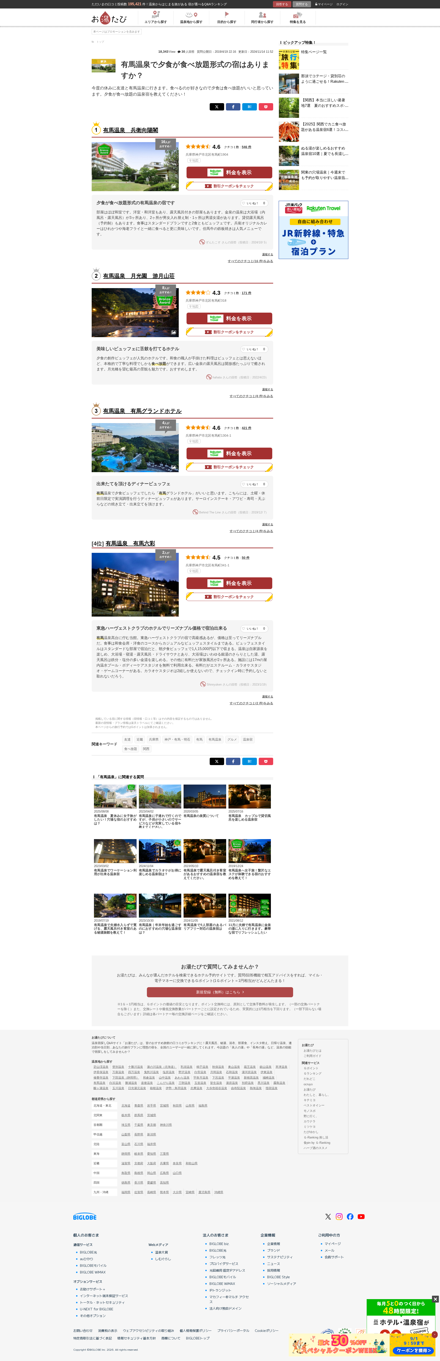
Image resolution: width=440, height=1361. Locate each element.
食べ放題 (130, 749)
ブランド (273, 1250)
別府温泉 (248, 1083)
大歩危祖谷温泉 (216, 1088)
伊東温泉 (266, 1072)
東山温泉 (234, 1067)
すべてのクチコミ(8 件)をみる (251, 396)
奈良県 (177, 1163)
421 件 (246, 428)
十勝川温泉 (135, 1067)
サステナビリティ (280, 1257)
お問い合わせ (83, 1330)
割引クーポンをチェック (234, 186)
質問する (302, 4)
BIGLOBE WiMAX (93, 1272)
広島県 (164, 1173)
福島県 (202, 1105)
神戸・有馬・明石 (177, 739)
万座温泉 (118, 1072)
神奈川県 (166, 1125)
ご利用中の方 (329, 1235)
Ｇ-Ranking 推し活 (316, 1137)
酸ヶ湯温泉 (101, 1088)
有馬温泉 (215, 739)
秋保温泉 (218, 1067)
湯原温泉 (232, 1083)
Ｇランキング (313, 1073)
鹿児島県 (204, 1192)
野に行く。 (311, 1116)
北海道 (125, 1105)
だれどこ (310, 1078)
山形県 (190, 1105)
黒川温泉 (264, 1083)
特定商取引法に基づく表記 (92, 1338)
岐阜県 (138, 1153)
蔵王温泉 (250, 1067)
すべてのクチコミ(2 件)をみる (251, 703)
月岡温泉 (216, 1072)
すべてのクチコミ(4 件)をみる (251, 531)
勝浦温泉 (131, 1083)
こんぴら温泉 (166, 1083)
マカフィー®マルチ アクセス (229, 1299)
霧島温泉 (279, 1083)
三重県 (164, 1153)
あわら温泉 (182, 1077)
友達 (127, 739)
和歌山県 (192, 1163)
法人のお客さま (215, 1235)
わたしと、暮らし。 (317, 1095)
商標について (171, 1338)
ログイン (342, 4)
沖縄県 (218, 1192)
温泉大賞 (161, 1252)
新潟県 (151, 1134)
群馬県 (138, 1115)
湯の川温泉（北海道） (162, 1067)
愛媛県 (151, 1182)
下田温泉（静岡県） (125, 1077)
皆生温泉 (216, 1083)
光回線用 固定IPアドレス (227, 1270)
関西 (146, 749)
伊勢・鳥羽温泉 (176, 1088)
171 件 (246, 293)
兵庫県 (154, 739)
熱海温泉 (256, 1088)
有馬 (199, 739)
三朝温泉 (184, 1083)
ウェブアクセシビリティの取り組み (148, 1330)
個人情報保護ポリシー (196, 1330)
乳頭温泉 (186, 1067)
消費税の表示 (107, 1330)
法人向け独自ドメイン (225, 1308)
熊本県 (164, 1192)
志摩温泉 (196, 1088)
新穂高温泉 (251, 1077)
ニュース (273, 1263)
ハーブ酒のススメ (315, 1148)
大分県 (177, 1192)
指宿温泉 (272, 1088)
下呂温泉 (218, 1077)
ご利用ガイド (313, 1056)
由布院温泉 (238, 1088)
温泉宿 (248, 739)
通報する (267, 254)
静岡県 (125, 1153)
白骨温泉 (200, 1072)
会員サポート (334, 1257)
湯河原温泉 (249, 1072)
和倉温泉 (149, 1077)
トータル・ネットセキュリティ (102, 1302)
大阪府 (151, 1163)
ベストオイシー (314, 1105)
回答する (282, 4)
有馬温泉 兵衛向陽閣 (130, 130)
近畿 (140, 739)
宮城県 (164, 1105)
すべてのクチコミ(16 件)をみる (250, 261)
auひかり (86, 1258)
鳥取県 (125, 1173)
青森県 (138, 1105)
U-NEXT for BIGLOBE (96, 1309)
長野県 (138, 1134)
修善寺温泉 (101, 1077)
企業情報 (268, 1235)
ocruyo (308, 1084)
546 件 (246, 147)
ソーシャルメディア (281, 1283)
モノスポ (310, 1111)
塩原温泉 (169, 1072)
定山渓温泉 (101, 1067)
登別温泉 (118, 1067)
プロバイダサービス (223, 1263)
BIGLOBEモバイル (93, 1265)
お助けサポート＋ (93, 1289)
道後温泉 (147, 1083)
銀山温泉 (266, 1067)
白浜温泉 (115, 1083)
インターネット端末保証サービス (104, 1295)
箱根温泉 (156, 1088)
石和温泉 (232, 1072)
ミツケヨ (310, 1126)
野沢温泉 (184, 1072)
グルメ (232, 739)
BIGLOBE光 (88, 1252)
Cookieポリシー (267, 1330)
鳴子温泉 (202, 1067)
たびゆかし (311, 1132)
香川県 (138, 1182)
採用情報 (273, 1270)
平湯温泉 (234, 1077)
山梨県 (125, 1134)
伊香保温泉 (101, 1072)
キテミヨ (310, 1100)
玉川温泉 (118, 1088)
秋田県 (177, 1105)
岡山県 (151, 1173)
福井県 (151, 1144)
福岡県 (125, 1192)
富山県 (125, 1144)
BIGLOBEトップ (197, 1338)
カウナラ (310, 1121)
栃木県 (125, 1115)
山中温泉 (165, 1077)
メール (329, 1250)
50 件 (246, 557)
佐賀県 (138, 1192)
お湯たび (310, 1089)
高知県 (164, 1182)
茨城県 (151, 1115)
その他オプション (93, 1315)
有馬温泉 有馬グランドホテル (142, 411)
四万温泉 (134, 1072)
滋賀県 (125, 1163)
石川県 (138, 1144)
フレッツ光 (217, 1257)
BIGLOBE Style (278, 1277)
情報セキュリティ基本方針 (136, 1338)
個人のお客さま (86, 1235)
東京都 (151, 1125)
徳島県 (125, 1182)
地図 (195, 160)
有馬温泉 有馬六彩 (130, 543)
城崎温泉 (269, 1077)
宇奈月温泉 (200, 1077)
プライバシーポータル (233, 1330)
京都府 (138, 1163)
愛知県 (151, 1153)
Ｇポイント (311, 1068)
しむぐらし (163, 1258)
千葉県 (138, 1125)
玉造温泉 (200, 1083)
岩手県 (151, 1105)
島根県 (138, 1173)
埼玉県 (125, 1125)
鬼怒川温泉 (151, 1072)
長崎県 (151, 1192)
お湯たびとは (313, 1050)
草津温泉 (281, 1067)
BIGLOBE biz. (219, 1243)
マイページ (325, 4)
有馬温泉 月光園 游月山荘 (139, 276)
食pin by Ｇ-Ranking (317, 1142)
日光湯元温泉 (137, 1088)
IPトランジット (220, 1290)
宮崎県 (190, 1192)
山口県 (177, 1173)
